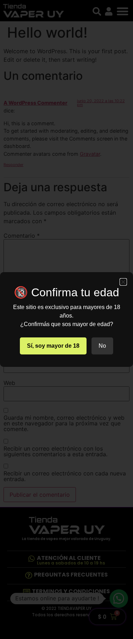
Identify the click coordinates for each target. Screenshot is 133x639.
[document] (66, 319)
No (102, 346)
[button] (123, 282)
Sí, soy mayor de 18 (53, 346)
